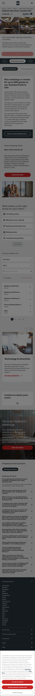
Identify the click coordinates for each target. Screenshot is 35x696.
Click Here (28, 669)
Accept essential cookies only (17, 687)
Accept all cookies (17, 682)
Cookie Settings (18, 692)
